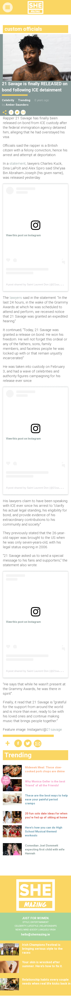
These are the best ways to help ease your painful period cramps (46, 799)
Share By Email (23, 112)
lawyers (16, 297)
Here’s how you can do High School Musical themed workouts (43, 831)
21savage (54, 729)
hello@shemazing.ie (35, 934)
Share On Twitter (17, 112)
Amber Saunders (17, 104)
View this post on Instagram (23, 235)
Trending (24, 100)
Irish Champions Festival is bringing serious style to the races (42, 948)
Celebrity (8, 100)
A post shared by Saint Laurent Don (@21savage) (36, 284)
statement (17, 163)
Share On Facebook (11, 112)
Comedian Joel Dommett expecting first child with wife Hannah (45, 849)
